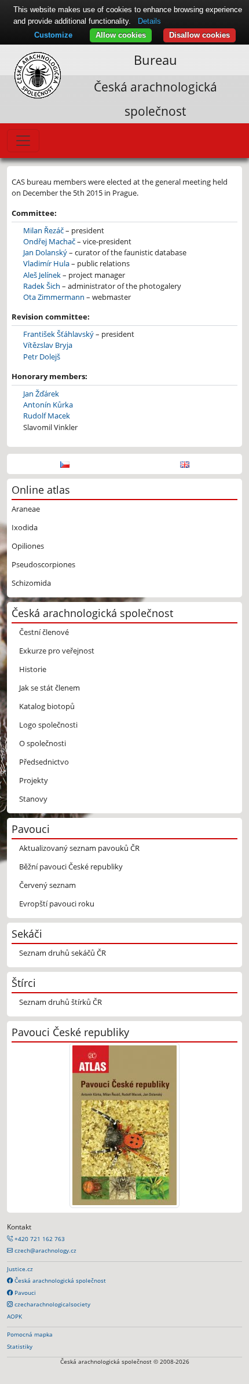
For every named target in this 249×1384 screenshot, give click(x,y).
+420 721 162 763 (39, 1239)
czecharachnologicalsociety (51, 1304)
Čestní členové (44, 632)
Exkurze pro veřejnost (56, 650)
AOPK (14, 1316)
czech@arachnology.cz (44, 1250)
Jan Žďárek (41, 393)
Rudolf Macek (46, 415)
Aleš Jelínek (42, 275)
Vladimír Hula (46, 263)
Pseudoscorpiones (43, 564)
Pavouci (24, 1292)
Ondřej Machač (49, 241)
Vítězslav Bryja (47, 345)
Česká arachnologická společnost (59, 1280)
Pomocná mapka (30, 1334)
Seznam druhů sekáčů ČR (62, 953)
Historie (32, 669)
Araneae (26, 509)
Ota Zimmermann (54, 297)
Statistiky (19, 1346)
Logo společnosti (48, 724)
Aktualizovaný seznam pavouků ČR (79, 848)
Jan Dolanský (45, 252)
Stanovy (33, 799)
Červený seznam (47, 885)
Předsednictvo (44, 762)
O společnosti (42, 743)
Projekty (33, 780)
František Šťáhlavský (58, 334)
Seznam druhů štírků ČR (60, 1002)
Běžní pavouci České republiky (71, 866)
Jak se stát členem (49, 687)
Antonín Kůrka (48, 404)
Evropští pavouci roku (56, 903)
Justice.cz (20, 1269)
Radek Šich (41, 286)
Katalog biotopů (47, 706)
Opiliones (28, 546)
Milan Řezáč (43, 230)
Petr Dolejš (41, 356)
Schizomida (31, 583)
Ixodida (25, 527)
